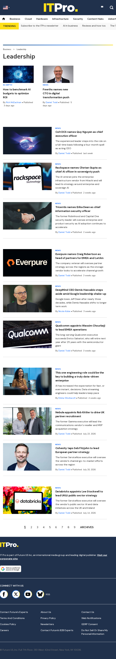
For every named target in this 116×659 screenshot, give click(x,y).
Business (15, 19)
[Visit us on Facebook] (4, 594)
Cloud (28, 19)
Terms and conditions (12, 618)
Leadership (21, 49)
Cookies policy (8, 624)
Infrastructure (60, 19)
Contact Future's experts (14, 612)
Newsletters (47, 624)
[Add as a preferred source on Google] (10, 568)
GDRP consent (89, 624)
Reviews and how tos (94, 25)
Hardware (42, 19)
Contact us (87, 612)
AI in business (70, 25)
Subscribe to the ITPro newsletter (39, 25)
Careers (4, 630)
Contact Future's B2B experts (57, 630)
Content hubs (95, 19)
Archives (87, 527)
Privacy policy (48, 618)
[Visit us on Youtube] (28, 594)
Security (78, 19)
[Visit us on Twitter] (16, 594)
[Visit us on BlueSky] (38, 594)
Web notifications (91, 618)
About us (46, 612)
